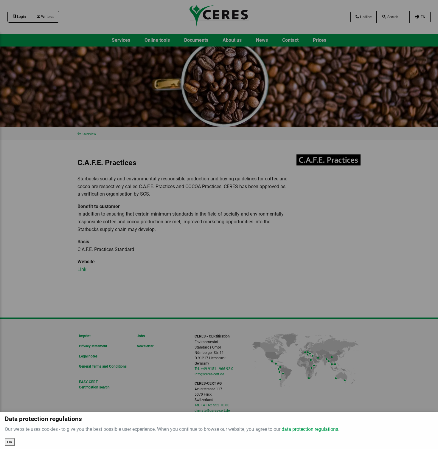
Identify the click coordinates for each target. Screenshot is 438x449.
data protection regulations (310, 429)
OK (9, 442)
